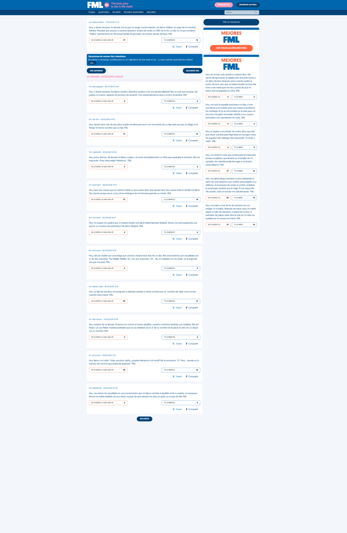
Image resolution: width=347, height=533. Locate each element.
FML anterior (96, 71)
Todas (91, 12)
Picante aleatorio (134, 12)
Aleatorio (103, 12)
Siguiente (144, 419)
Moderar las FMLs (247, 5)
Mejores (151, 12)
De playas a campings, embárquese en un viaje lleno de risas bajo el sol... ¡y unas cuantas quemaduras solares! (140, 60)
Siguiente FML (192, 71)
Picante (117, 12)
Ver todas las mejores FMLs (231, 48)
